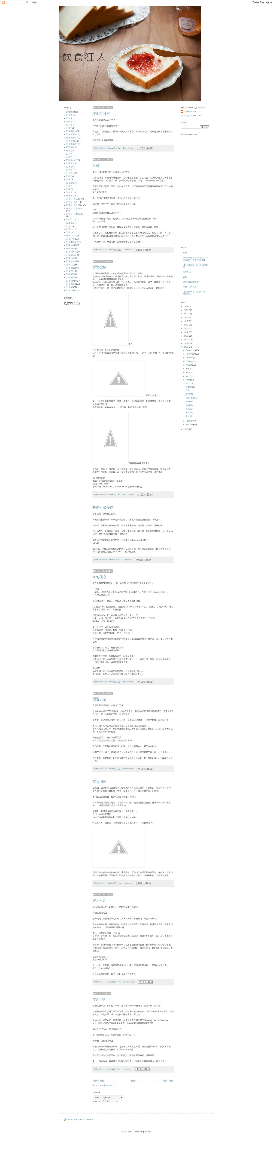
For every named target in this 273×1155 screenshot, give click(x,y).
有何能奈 (99, 577)
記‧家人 (69, 157)
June (188, 372)
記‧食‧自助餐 (71, 281)
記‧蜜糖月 (70, 223)
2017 (186, 321)
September (191, 361)
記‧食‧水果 (70, 258)
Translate (114, 1101)
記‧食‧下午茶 (71, 235)
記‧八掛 (69, 125)
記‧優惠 (69, 121)
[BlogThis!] (141, 148)
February (190, 421)
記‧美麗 (69, 192)
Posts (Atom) (109, 1085)
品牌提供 (70, 112)
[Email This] (138, 148)
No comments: (128, 148)
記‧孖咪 (69, 154)
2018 (186, 317)
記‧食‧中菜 (70, 239)
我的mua (187, 272)
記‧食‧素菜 (70, 274)
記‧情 (68, 167)
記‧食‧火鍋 (70, 265)
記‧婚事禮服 (71, 141)
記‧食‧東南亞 (71, 255)
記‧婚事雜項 (71, 144)
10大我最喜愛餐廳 (191, 282)
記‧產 (68, 179)
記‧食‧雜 (69, 287)
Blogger (148, 1132)
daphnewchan (190, 111)
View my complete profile (191, 116)
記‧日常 (69, 173)
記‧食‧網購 (70, 277)
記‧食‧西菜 (70, 284)
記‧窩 (68, 189)
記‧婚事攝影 (71, 138)
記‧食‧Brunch (71, 232)
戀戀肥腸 (99, 267)
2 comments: (127, 559)
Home (133, 1081)
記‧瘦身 (69, 186)
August (189, 365)
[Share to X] (144, 148)
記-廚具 (69, 115)
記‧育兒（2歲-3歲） (74, 205)
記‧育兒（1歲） (72, 202)
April (188, 380)
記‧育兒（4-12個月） (75, 214)
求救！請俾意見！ (190, 287)
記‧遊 (68, 226)
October (189, 358)
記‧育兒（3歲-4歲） (74, 208)
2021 (186, 306)
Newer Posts (98, 1081)
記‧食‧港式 (70, 261)
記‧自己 (69, 219)
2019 (186, 314)
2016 (186, 325)
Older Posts (168, 1081)
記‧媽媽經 (70, 147)
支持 (185, 277)
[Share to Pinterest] (150, 148)
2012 (186, 340)
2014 (186, 332)
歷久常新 (99, 999)
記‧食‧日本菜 (71, 252)
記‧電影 (69, 229)
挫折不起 (99, 901)
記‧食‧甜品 (70, 268)
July (188, 369)
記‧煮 (68, 176)
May (188, 376)
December (190, 350)
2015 (186, 328)
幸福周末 (99, 782)
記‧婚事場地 (71, 134)
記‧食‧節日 (70, 271)
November (190, 354)
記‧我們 (69, 170)
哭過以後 (99, 699)
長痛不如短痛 (103, 507)
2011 (186, 343)
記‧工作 (69, 163)
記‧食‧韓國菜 (71, 290)
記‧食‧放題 (70, 248)
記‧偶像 (69, 118)
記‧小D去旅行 (72, 160)
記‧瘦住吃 (70, 183)
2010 (186, 347)
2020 (186, 310)
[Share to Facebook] (147, 148)
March (189, 383)
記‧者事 (69, 196)
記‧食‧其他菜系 (72, 242)
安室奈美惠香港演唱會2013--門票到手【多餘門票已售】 (195, 258)
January (189, 425)
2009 (186, 429)
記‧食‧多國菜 (71, 245)
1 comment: (128, 250)
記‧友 (68, 128)
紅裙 (185, 253)
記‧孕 (68, 150)
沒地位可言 (101, 114)
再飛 (96, 165)
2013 (186, 336)
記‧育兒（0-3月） (73, 199)
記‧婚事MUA (71, 131)
